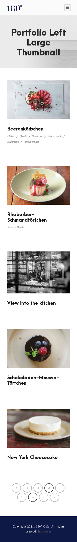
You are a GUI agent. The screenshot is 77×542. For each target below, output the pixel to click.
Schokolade (54, 136)
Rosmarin (37, 136)
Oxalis (23, 136)
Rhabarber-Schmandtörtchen (27, 217)
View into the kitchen (31, 303)
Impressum (45, 531)
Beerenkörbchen (25, 129)
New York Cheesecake (32, 457)
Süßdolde (13, 141)
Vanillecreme (31, 141)
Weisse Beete (15, 227)
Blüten (11, 136)
